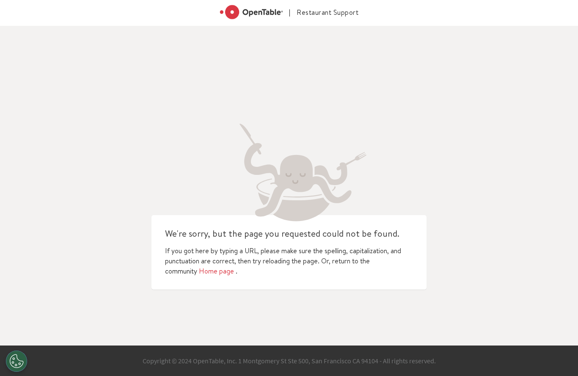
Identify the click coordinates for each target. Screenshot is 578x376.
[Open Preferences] (16, 361)
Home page (216, 271)
